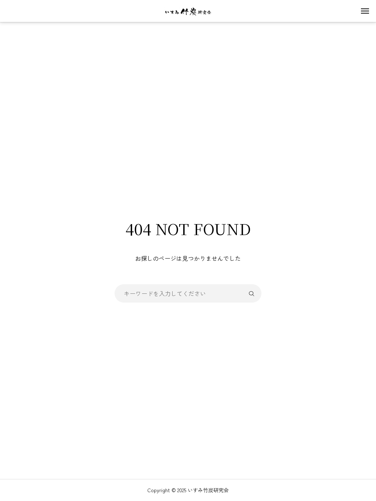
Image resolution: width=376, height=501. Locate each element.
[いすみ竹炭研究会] (188, 11)
